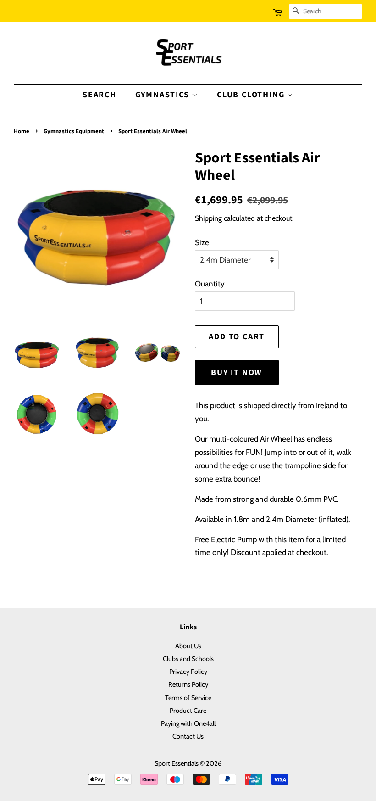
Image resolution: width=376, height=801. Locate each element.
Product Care (188, 710)
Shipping (208, 218)
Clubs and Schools (188, 659)
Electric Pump (234, 539)
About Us (188, 646)
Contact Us (188, 736)
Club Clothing (252, 95)
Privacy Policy (188, 671)
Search (99, 95)
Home (21, 131)
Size (202, 242)
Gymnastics (163, 95)
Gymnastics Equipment (74, 131)
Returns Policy (188, 684)
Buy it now (236, 372)
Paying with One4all (188, 723)
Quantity (210, 283)
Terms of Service (188, 698)
